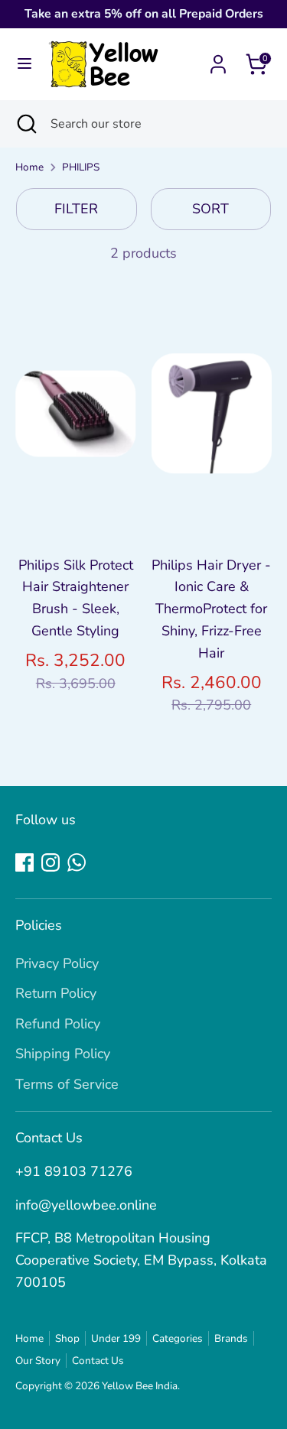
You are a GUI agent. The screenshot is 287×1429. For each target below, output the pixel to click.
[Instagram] (50, 862)
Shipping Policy (62, 1053)
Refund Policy (57, 1024)
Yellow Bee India (140, 1386)
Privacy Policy (57, 963)
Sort (210, 209)
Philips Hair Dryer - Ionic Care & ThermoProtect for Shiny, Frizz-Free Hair (211, 609)
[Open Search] (25, 124)
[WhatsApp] (76, 862)
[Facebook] (24, 862)
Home (29, 167)
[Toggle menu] (24, 64)
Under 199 (116, 1338)
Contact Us (98, 1360)
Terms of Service (67, 1084)
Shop (67, 1338)
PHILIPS (80, 167)
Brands (231, 1338)
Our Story (37, 1360)
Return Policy (55, 993)
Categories (177, 1338)
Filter (76, 209)
